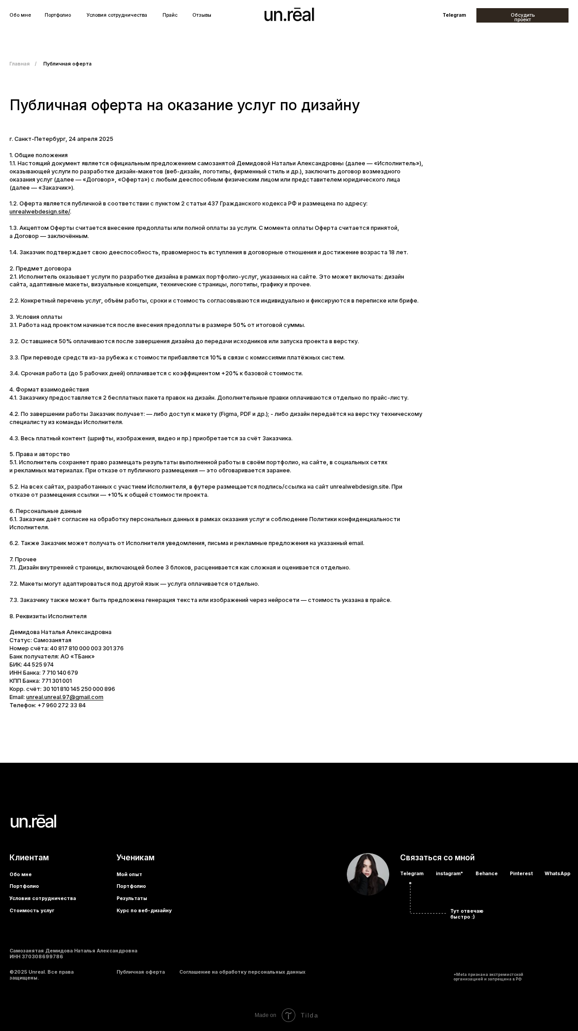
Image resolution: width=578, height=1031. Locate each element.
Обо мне (20, 15)
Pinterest (521, 874)
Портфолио (58, 15)
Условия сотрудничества (117, 15)
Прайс (170, 15)
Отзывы (201, 15)
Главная (19, 64)
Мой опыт (129, 874)
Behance (486, 874)
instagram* (449, 874)
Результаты (132, 898)
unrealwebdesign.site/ (39, 211)
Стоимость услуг (31, 911)
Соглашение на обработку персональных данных (242, 972)
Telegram (454, 15)
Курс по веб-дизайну (144, 911)
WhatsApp (557, 874)
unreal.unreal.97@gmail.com (64, 697)
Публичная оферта (141, 972)
